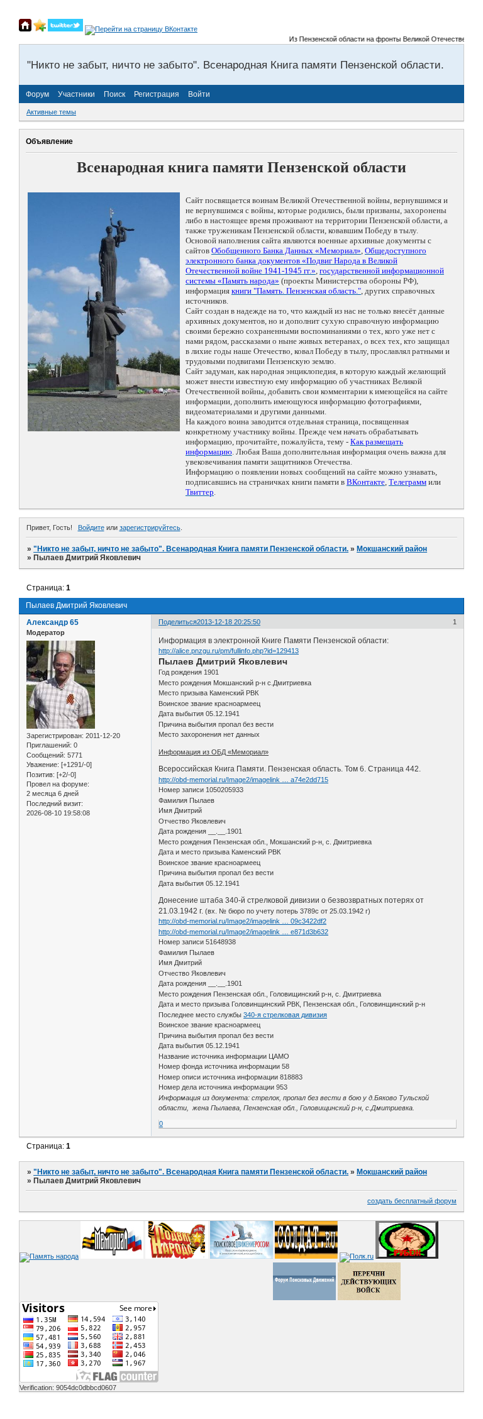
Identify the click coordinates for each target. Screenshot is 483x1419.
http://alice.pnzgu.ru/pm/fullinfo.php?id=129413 (228, 650)
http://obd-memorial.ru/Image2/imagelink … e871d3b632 (243, 932)
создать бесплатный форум (412, 1201)
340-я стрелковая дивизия (285, 1015)
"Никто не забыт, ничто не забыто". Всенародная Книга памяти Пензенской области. (190, 548)
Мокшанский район (392, 548)
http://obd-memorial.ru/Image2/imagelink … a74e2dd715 (243, 779)
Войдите (91, 527)
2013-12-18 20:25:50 (228, 622)
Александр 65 (52, 622)
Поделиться (177, 622)
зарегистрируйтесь (149, 527)
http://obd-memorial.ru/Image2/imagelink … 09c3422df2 (242, 921)
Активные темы (51, 112)
